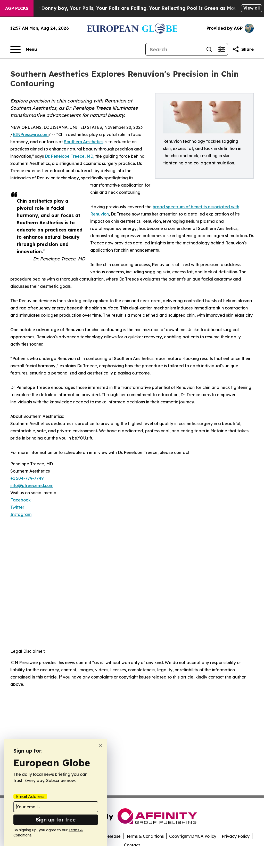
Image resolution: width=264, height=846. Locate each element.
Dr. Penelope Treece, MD (69, 156)
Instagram (20, 514)
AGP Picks (16, 8)
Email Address (30, 796)
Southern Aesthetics (83, 141)
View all (251, 8)
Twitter (17, 507)
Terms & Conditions (145, 836)
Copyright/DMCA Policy (192, 836)
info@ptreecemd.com (31, 485)
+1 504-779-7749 (27, 478)
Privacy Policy (236, 836)
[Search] (209, 49)
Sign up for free (56, 819)
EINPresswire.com (30, 134)
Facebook (20, 499)
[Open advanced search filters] (221, 49)
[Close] (100, 745)
